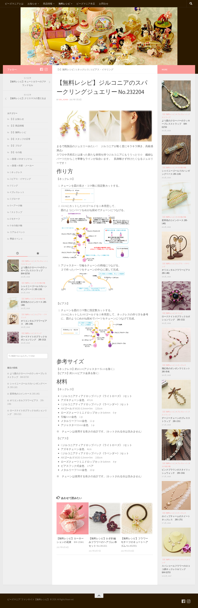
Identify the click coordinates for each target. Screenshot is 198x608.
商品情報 (47, 3)
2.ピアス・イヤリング (102, 69)
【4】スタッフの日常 (20, 139)
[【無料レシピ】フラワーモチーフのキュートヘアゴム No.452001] (137, 518)
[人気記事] (38, 253)
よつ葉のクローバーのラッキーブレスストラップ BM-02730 (34, 270)
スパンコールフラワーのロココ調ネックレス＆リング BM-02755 (176, 569)
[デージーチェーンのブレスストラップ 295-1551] (176, 394)
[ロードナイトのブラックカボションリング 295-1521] (13, 337)
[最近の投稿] (17, 253)
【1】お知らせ (17, 119)
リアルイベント (17, 232)
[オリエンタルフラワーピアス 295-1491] (13, 318)
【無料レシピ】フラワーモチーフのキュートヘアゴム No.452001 (134, 542)
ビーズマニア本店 (85, 3)
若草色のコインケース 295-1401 (25, 393)
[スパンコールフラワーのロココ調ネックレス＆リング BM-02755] (176, 542)
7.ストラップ (16, 212)
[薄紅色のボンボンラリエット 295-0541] (176, 345)
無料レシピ (64, 3)
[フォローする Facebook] (41, 69)
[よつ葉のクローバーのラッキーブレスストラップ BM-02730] (13, 266)
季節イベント (16, 238)
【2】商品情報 (17, 125)
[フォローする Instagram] (46, 69)
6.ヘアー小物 (16, 205)
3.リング (14, 185)
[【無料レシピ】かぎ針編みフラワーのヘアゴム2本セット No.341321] (105, 518)
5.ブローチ (15, 198)
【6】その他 (16, 152)
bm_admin (63, 99)
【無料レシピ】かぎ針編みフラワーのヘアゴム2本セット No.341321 (103, 542)
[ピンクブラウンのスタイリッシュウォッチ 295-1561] (176, 444)
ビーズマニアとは (14, 3)
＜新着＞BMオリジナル (21, 159)
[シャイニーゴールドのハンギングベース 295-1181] (13, 287)
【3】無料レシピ (65, 69)
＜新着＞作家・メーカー (22, 165)
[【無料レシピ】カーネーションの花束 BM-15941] (73, 518)
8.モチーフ (15, 218)
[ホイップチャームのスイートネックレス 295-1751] (176, 495)
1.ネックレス (82, 69)
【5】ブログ (16, 145)
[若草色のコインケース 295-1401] (13, 303)
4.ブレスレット (17, 192)
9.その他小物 (16, 225)
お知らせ (32, 3)
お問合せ (103, 3)
